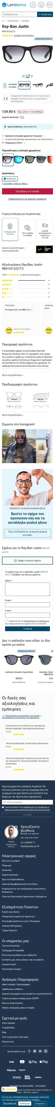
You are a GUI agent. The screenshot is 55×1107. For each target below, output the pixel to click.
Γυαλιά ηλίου (13, 20)
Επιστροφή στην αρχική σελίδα (21, 1085)
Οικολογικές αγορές (11, 969)
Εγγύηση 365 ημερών (12, 925)
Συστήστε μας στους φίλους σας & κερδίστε (23, 959)
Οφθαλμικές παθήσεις (12, 989)
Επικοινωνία (8, 1041)
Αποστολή (6, 870)
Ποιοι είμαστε (8, 1023)
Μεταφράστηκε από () (18, 309)
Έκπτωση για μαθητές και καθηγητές (19, 955)
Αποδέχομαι (25, 1103)
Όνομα (8, 600)
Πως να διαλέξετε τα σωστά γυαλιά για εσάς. (27, 533)
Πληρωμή (6, 865)
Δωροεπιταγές (9, 964)
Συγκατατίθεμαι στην (27, 808)
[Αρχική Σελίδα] (3, 21)
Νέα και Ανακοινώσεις (12, 1003)
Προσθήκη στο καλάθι (27, 191)
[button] (24, 85)
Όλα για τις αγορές (11, 860)
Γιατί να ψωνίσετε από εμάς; (15, 1036)
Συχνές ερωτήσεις (11, 911)
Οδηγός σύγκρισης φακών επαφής (18, 1007)
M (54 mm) (11, 178)
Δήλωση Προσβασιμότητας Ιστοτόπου (20, 884)
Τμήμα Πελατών (9, 930)
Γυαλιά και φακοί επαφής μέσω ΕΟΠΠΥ (20, 998)
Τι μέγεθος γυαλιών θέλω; (15, 183)
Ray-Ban (25, 20)
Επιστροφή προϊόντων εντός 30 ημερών (21, 921)
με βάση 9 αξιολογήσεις (24, 35)
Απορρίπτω (40, 1103)
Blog (4, 1032)
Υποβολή (27, 628)
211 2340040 (26, 842)
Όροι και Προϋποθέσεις (13, 879)
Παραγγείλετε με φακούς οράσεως (27, 198)
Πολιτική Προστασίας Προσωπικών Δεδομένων (24, 896)
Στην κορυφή (40, 1085)
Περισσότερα (9, 1103)
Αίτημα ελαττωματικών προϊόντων (18, 916)
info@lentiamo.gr (28, 846)
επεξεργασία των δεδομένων (36, 621)
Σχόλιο (8, 580)
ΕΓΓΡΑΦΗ (27, 815)
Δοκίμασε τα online (13, 85)
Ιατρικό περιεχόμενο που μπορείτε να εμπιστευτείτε (27, 993)
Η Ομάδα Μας (8, 1027)
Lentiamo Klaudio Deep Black (19, 672)
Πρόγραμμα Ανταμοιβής (13, 950)
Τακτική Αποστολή (10, 945)
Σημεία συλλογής (10, 874)
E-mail (8, 610)
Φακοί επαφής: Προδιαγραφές (16, 984)
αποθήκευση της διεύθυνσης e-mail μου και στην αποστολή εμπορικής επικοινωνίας (27, 808)
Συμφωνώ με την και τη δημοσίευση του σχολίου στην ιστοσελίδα (27, 622)
